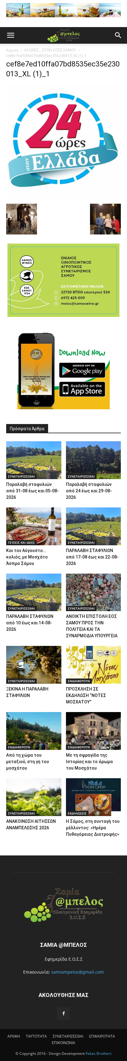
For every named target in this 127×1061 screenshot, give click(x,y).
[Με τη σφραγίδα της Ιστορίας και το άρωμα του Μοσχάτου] (93, 731)
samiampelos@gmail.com (77, 972)
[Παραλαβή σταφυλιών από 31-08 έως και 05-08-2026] (33, 460)
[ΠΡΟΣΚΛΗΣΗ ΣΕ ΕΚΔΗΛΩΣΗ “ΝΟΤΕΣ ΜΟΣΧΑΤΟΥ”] (93, 665)
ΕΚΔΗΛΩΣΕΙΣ (77, 813)
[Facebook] (63, 1013)
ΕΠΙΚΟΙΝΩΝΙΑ (63, 1042)
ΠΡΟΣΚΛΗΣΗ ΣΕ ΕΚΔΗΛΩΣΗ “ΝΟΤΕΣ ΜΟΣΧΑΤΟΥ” (86, 695)
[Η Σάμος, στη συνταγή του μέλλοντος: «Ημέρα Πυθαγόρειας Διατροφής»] (93, 797)
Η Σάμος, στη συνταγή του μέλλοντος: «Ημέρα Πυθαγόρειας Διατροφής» (93, 828)
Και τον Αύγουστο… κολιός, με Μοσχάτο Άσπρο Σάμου (27, 557)
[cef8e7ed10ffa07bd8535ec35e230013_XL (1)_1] (63, 197)
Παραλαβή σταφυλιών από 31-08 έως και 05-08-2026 (32, 491)
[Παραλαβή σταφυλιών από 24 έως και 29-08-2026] (93, 460)
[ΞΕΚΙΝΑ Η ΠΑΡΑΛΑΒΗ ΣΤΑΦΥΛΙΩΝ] (33, 665)
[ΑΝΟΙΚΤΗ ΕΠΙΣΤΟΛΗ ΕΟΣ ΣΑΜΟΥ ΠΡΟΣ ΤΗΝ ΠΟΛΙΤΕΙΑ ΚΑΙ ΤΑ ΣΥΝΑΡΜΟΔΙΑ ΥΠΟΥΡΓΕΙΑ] (93, 592)
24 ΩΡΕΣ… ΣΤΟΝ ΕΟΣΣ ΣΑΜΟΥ (50, 50)
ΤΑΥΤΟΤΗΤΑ (36, 1036)
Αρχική (12, 50)
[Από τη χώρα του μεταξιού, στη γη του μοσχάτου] (33, 731)
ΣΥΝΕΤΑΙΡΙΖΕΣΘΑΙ (21, 476)
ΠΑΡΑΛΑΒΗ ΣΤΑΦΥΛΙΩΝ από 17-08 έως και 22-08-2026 (92, 557)
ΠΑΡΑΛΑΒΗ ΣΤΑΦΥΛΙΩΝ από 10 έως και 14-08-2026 (29, 623)
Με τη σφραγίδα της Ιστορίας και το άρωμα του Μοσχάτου (89, 762)
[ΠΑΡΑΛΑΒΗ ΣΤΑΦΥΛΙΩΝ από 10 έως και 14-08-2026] (33, 592)
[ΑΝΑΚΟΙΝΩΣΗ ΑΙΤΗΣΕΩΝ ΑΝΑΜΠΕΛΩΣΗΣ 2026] (33, 797)
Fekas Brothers (98, 1053)
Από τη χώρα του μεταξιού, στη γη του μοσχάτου (27, 762)
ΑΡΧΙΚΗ (13, 1036)
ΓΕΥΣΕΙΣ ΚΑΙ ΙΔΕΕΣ (21, 542)
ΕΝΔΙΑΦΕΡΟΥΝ (79, 681)
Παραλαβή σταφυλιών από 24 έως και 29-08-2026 (89, 491)
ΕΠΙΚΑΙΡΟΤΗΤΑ (102, 1036)
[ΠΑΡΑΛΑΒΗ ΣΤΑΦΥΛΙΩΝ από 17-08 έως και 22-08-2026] (93, 526)
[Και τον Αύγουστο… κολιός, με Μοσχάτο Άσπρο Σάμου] (33, 526)
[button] (10, 35)
